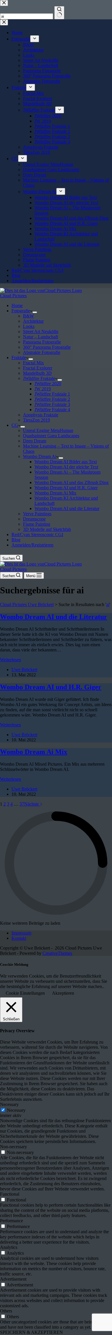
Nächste (32, 804)
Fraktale (18, 357)
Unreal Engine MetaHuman (48, 430)
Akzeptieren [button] (63, 993)
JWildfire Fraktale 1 (52, 394)
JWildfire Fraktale (39, 378)
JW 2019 (42, 388)
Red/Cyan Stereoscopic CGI (37, 534)
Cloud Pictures (13, 295)
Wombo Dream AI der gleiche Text (66, 466)
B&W (28, 315)
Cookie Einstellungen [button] (25, 993)
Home (17, 305)
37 (22, 804)
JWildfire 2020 (47, 383)
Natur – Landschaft (40, 336)
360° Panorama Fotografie (47, 347)
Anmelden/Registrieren (32, 544)
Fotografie (20, 310)
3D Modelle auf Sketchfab (47, 529)
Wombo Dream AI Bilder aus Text (65, 461)
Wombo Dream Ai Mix (55, 492)
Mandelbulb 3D (37, 373)
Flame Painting (36, 524)
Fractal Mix (33, 362)
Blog (15, 539)
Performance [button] (11, 1220)
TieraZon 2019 (36, 420)
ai (107, 604)
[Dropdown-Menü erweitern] (34, 312)
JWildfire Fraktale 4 (52, 409)
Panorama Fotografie (42, 341)
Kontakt (18, 938)
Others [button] (6, 1310)
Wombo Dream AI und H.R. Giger (66, 487)
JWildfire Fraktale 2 (52, 399)
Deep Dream (34, 440)
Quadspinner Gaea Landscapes (51, 435)
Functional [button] (9, 1194)
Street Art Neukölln (40, 331)
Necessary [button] (9, 1104)
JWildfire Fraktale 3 (52, 404)
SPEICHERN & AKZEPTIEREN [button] (31, 1332)
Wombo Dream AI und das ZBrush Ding (71, 482)
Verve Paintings (37, 513)
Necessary (16, 1110)
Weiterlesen (10, 659)
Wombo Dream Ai (39, 456)
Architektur (33, 321)
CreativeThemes (57, 953)
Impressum (21, 932)
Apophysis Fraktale (40, 414)
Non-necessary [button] (13, 1146)
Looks (28, 326)
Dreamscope (34, 518)
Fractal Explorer (37, 367)
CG (14, 425)
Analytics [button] (8, 1247)
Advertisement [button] (13, 1279)
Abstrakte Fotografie (41, 352)
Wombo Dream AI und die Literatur (66, 508)
